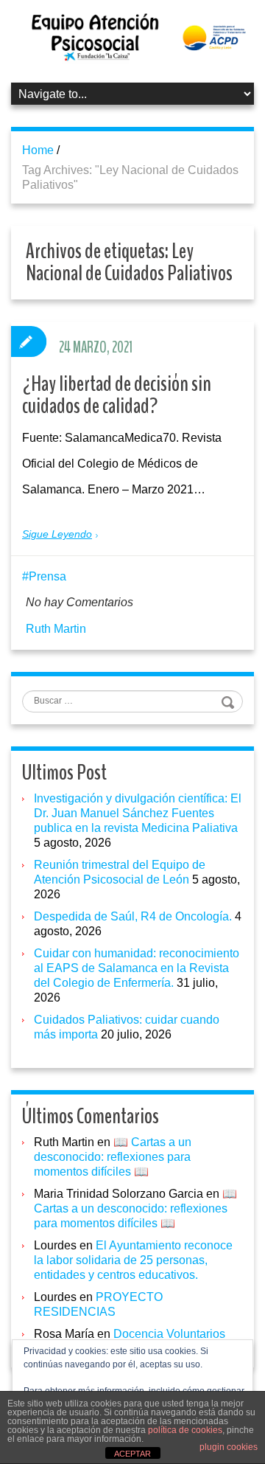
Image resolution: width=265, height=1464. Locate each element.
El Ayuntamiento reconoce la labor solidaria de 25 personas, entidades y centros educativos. (133, 1260)
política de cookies (185, 1430)
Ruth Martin (56, 628)
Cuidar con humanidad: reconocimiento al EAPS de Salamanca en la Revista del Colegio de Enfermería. (136, 968)
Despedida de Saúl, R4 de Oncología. (133, 916)
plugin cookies (228, 1447)
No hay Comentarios (79, 602)
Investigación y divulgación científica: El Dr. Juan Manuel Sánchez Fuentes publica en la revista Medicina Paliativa (137, 813)
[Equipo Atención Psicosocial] (132, 36)
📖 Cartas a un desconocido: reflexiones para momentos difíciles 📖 (112, 1157)
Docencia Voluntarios (169, 1334)
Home (38, 150)
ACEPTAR (132, 1453)
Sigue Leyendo (57, 534)
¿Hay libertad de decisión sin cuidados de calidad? (116, 395)
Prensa (47, 576)
